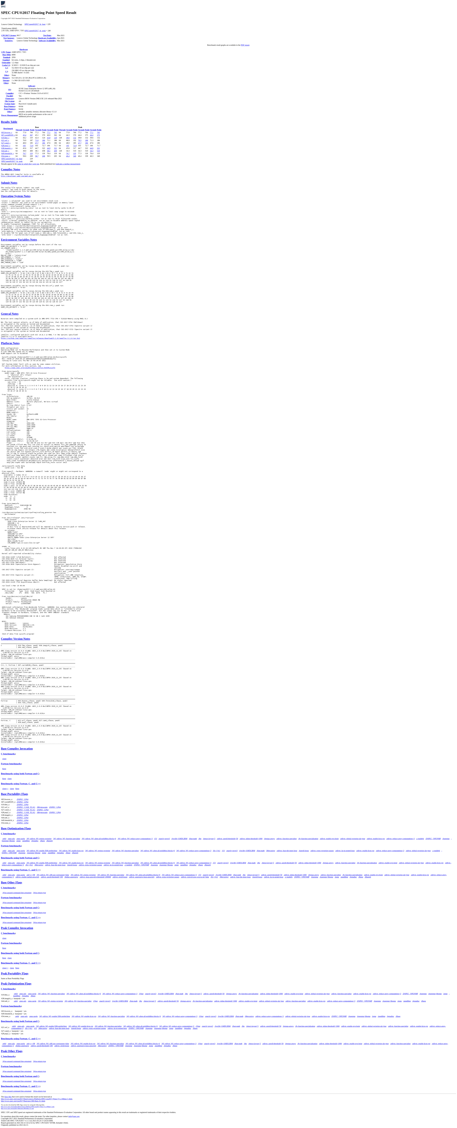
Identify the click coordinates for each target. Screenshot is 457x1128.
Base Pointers (9, 106)
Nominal (6, 57)
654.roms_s (5, 156)
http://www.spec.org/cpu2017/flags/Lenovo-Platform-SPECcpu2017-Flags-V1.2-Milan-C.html (36, 1099)
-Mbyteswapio (42, 807)
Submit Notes (9, 182)
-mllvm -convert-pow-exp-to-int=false (195, 877)
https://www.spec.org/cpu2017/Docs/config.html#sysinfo (30, 368)
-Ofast (141, 994)
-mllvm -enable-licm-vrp (376, 839)
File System (9, 101)
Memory (5, 78)
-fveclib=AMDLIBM (179, 839)
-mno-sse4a (20, 839)
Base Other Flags (11, 882)
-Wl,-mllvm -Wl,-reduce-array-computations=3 (135, 839)
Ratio (32, 130)
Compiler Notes (10, 169)
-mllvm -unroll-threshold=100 (52, 877)
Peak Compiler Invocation (17, 927)
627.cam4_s (5, 143)
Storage (6, 80)
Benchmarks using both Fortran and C (20, 773)
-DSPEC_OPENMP (433, 839)
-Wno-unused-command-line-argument (16, 893)
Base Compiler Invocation (17, 748)
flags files (8, 1097)
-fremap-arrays (269, 839)
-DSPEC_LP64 (22, 799)
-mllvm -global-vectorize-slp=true (352, 839)
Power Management (9, 115)
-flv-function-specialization (308, 839)
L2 (6, 68)
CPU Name (6, 52)
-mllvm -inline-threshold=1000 (250, 839)
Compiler (9, 93)
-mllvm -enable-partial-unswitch (27, 877)
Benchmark (8, 129)
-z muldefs (420, 839)
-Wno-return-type (39, 893)
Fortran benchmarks (11, 763)
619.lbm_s (5, 138)
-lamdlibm (26, 841)
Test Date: (47, 35)
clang (4, 759)
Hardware (24, 49)
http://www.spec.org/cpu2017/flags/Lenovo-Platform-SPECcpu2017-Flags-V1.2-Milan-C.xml (27, 1107)
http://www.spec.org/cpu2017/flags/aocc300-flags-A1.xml (17, 1108)
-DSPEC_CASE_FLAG (26, 807)
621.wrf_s (5, 140)
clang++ (5, 789)
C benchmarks (8, 754)
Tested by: (9, 41)
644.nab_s (5, 151)
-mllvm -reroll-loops (119, 877)
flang (4, 769)
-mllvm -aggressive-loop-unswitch (141, 877)
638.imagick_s (6, 148)
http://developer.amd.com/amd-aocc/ (17, 176)
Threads (19, 130)
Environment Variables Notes (19, 239)
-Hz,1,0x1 (216, 851)
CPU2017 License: (8, 35)
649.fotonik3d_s (7, 153)
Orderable (6, 63)
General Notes (9, 313)
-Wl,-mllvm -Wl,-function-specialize (66, 839)
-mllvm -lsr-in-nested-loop (345, 851)
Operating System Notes (15, 196)
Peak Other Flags (11, 1051)
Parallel (9, 96)
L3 (6, 72)
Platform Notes (10, 343)
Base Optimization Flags (16, 828)
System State (9, 104)
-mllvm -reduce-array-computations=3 (400, 839)
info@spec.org (73, 1116)
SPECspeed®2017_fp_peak (35, 31)
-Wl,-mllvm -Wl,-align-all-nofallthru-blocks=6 (99, 839)
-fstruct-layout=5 (209, 839)
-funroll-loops (304, 851)
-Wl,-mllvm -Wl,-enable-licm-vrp (71, 851)
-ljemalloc (34, 841)
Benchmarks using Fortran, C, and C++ (20, 783)
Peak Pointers (9, 109)
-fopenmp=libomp (33, 853)
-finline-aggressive (71, 877)
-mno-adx (11, 839)
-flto (199, 839)
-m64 (4, 839)
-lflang (42, 841)
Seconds (26, 130)
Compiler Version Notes (15, 638)
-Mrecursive (270, 851)
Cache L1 (6, 65)
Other (6, 75)
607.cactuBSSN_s (8, 135)
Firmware (9, 99)
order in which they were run (28, 164)
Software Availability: (47, 41)
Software (31, 86)
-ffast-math (193, 839)
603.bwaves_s (6, 132)
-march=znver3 (164, 839)
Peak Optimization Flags (16, 983)
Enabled (6, 60)
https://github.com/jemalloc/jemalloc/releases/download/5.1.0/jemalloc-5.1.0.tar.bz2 (40, 338)
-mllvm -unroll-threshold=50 (227, 839)
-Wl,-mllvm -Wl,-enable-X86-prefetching (41, 851)
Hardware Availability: (47, 38)
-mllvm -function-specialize (286, 839)
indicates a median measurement (68, 164)
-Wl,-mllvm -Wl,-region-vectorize (39, 839)
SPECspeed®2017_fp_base (35, 24)
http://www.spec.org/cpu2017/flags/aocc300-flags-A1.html (23, 1101)
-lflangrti (49, 841)
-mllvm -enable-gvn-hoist (329, 839)
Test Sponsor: (8, 38)
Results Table (9, 121)
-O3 (155, 839)
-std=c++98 (30, 875)
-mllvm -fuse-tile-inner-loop (286, 851)
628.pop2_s (5, 146)
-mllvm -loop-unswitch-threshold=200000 (95, 877)
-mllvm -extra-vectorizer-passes (322, 851)
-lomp (18, 841)
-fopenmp (446, 839)
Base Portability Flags (14, 793)
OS (9, 90)
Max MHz (6, 55)
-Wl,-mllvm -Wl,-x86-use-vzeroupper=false (52, 875)
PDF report (245, 45)
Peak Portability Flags (14, 973)
